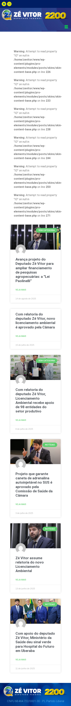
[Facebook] (4, 4)
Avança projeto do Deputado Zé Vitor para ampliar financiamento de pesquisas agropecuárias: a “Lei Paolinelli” (35, 270)
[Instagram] (9, 4)
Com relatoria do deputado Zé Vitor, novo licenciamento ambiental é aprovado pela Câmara (35, 320)
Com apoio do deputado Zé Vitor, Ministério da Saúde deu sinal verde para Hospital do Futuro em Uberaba (35, 642)
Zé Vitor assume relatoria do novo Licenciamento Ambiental (30, 564)
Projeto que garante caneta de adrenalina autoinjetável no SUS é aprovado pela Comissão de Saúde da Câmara (34, 484)
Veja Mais (21, 290)
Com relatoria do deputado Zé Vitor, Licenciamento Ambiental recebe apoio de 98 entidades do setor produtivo (35, 400)
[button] (66, 27)
